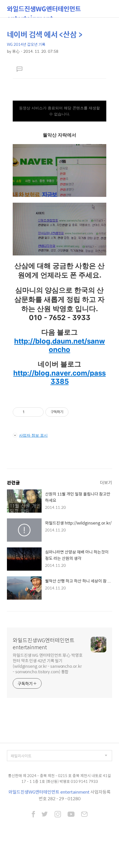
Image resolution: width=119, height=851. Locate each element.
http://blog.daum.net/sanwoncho (59, 345)
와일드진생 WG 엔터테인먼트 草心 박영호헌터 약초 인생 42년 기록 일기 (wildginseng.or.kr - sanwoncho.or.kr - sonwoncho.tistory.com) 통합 (48, 663)
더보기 (106, 482)
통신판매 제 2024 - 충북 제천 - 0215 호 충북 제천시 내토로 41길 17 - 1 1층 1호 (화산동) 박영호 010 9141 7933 (59, 778)
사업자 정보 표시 (33, 435)
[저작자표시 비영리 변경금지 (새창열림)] (76, 412)
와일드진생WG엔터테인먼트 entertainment (44, 10)
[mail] (84, 815)
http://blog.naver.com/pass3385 (59, 377)
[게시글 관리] (37, 412)
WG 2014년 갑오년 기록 (26, 44)
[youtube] (71, 815)
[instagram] (58, 815)
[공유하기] (30, 412)
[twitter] (45, 815)
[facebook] (33, 815)
